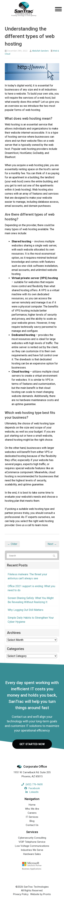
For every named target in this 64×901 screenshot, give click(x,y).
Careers (32, 812)
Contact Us (32, 825)
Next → (52, 544)
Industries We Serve (32, 850)
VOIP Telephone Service (32, 841)
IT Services (32, 816)
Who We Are (32, 808)
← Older (12, 544)
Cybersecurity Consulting (32, 837)
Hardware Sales (32, 854)
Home (32, 804)
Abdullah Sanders (40, 51)
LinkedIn (34, 792)
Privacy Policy (21, 894)
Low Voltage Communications (32, 845)
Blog (32, 821)
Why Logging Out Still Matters (25, 610)
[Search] (54, 556)
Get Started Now (32, 744)
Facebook (34, 788)
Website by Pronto (40, 894)
